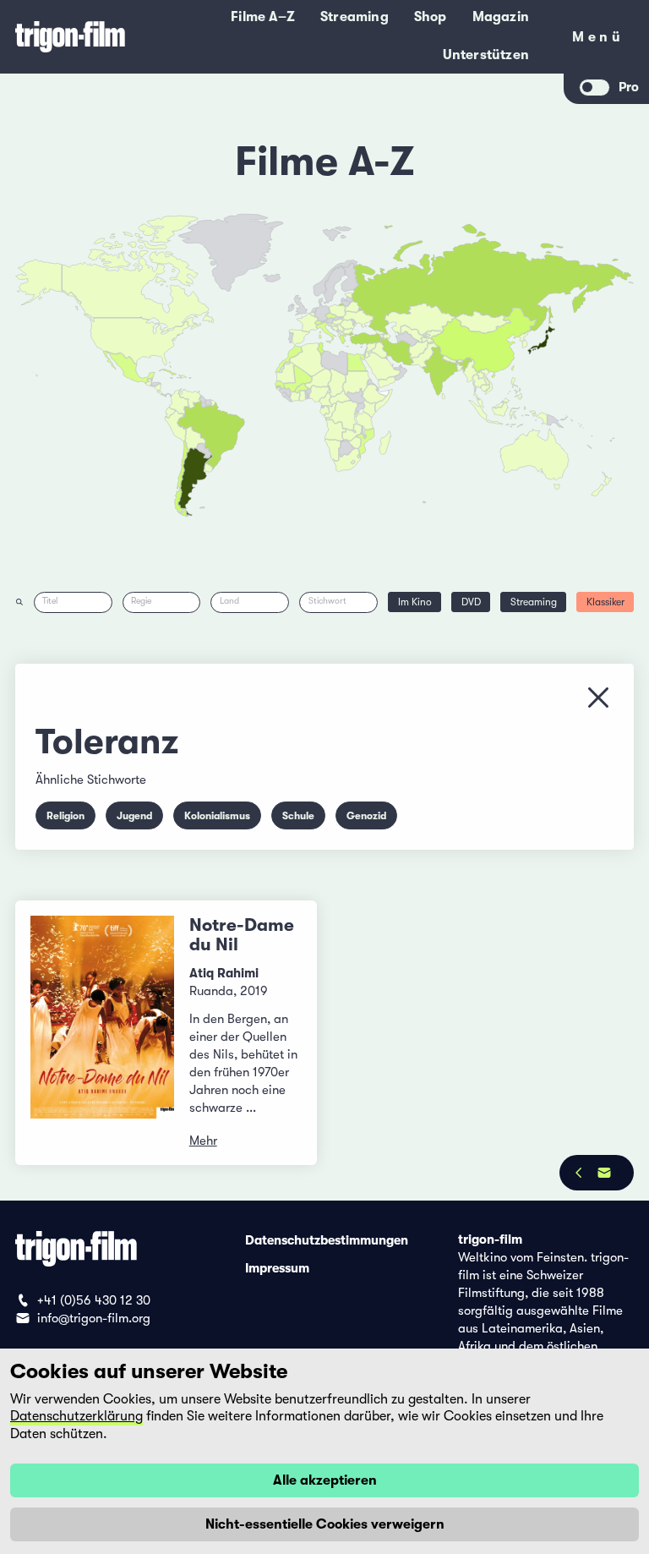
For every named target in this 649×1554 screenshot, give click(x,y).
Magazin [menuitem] (500, 17)
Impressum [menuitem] (277, 1267)
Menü (598, 40)
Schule (298, 816)
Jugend (134, 816)
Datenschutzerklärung (76, 1416)
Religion (65, 816)
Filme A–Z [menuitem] (263, 17)
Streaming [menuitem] (354, 17)
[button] (460, 368)
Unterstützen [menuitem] (486, 55)
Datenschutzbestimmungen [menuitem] (326, 1239)
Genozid (366, 816)
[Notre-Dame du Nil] (102, 1033)
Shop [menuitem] (430, 17)
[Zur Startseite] (70, 36)
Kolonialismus (217, 816)
